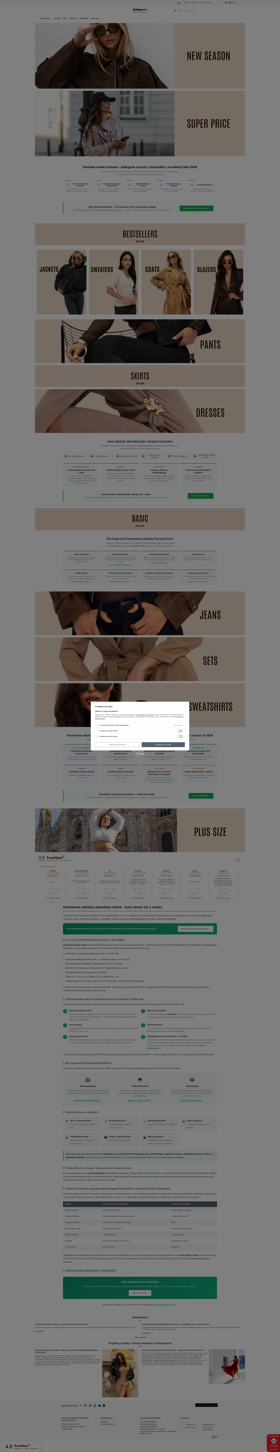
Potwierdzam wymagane (117, 745)
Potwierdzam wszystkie (163, 745)
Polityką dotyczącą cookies (145, 714)
